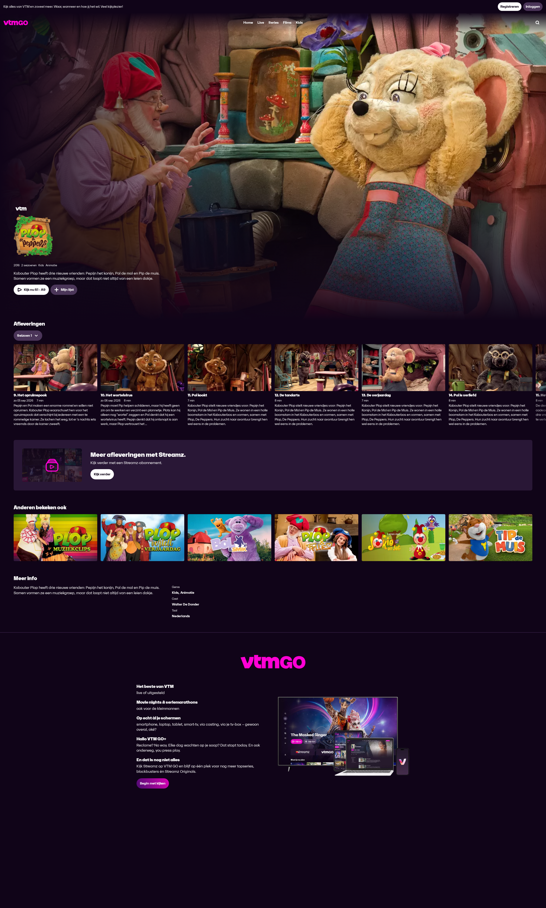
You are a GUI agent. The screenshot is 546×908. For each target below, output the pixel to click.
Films (287, 22)
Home (248, 22)
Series (274, 22)
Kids (299, 22)
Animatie (187, 593)
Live (260, 22)
